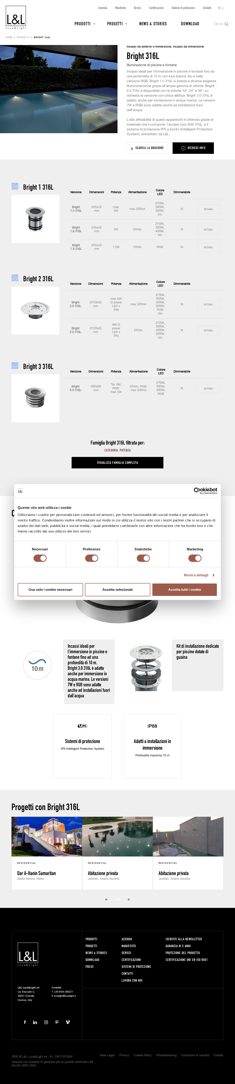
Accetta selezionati (117, 589)
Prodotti (83, 23)
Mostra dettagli (196, 575)
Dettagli (208, 209)
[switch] (91, 558)
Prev (106, 899)
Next (128, 899)
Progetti (115, 23)
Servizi (137, 7)
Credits (218, 1055)
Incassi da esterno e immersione (149, 46)
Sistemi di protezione (183, 7)
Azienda (102, 7)
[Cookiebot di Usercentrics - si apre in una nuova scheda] (197, 490)
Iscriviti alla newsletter (184, 939)
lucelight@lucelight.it (65, 996)
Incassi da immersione (188, 46)
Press (90, 966)
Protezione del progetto (183, 952)
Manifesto (120, 7)
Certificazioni (156, 7)
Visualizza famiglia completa (117, 462)
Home (9, 38)
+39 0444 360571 (63, 992)
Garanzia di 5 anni (178, 946)
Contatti (207, 7)
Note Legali (107, 1055)
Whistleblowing (166, 1055)
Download (190, 23)
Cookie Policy (143, 1055)
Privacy (124, 1055)
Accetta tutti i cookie (184, 589)
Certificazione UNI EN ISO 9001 (187, 959)
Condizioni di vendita (195, 1055)
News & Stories (153, 23)
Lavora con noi (132, 980)
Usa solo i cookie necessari (50, 589)
